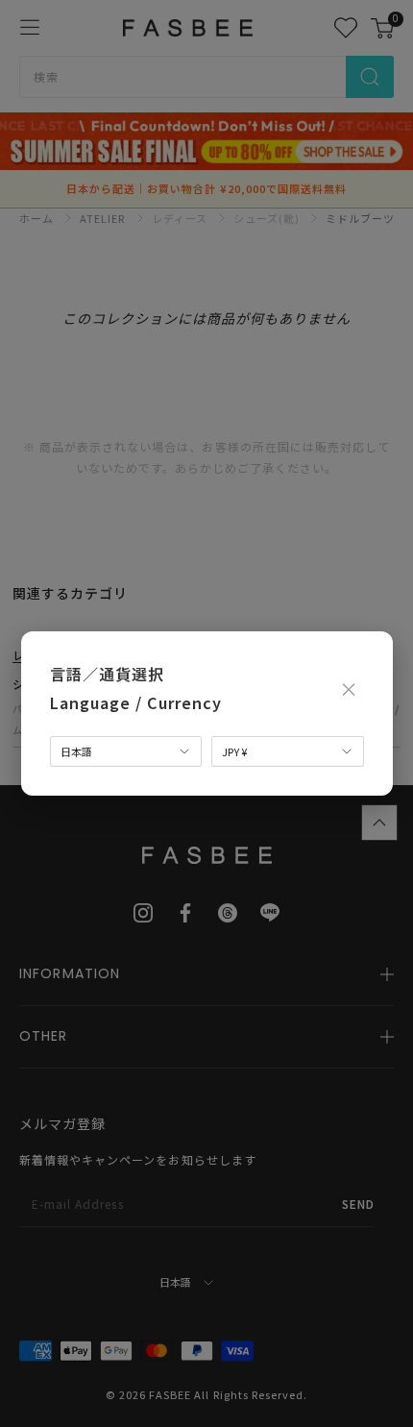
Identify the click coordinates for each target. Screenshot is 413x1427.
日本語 (76, 751)
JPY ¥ (234, 751)
